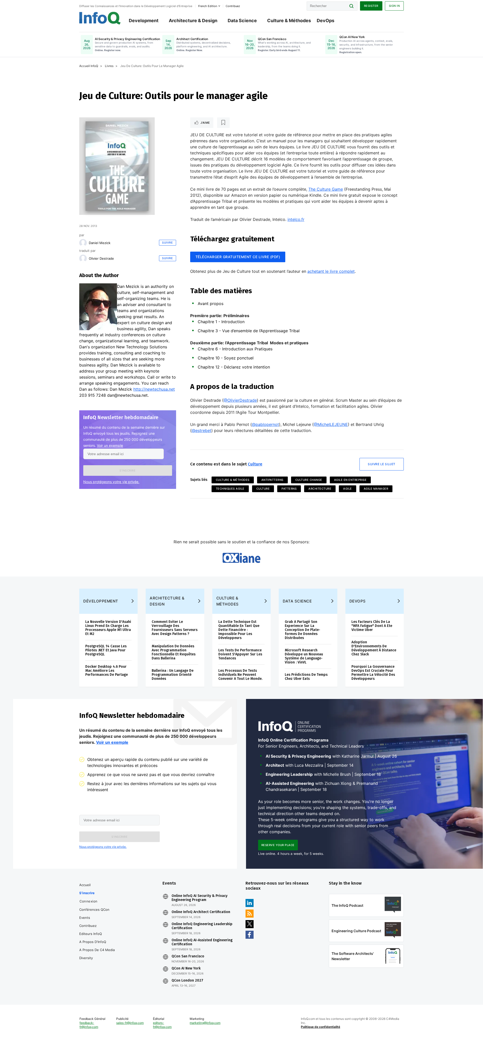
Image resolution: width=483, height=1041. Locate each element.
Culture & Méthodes (289, 20)
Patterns (289, 488)
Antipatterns (272, 480)
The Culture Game (325, 189)
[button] (127, 470)
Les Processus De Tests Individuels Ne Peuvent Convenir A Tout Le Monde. (240, 674)
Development (143, 20)
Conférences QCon (94, 910)
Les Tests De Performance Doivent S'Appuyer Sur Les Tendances (240, 654)
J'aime (205, 122)
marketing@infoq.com (205, 1023)
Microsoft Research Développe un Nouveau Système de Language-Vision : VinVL (304, 656)
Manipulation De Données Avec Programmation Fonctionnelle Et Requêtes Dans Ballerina (173, 652)
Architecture (319, 488)
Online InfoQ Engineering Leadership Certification (202, 926)
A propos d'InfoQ (92, 942)
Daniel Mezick (99, 243)
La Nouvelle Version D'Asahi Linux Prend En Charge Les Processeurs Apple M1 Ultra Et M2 (108, 628)
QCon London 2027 (187, 981)
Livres (109, 66)
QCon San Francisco (188, 956)
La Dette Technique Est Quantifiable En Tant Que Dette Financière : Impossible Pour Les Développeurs (238, 630)
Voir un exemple (110, 445)
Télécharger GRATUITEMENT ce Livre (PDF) (237, 257)
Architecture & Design (193, 20)
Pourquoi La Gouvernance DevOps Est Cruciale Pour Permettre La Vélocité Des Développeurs (373, 672)
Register (371, 6)
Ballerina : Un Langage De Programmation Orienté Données (172, 674)
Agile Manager (376, 488)
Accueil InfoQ (88, 66)
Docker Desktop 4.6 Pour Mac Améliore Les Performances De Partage (106, 670)
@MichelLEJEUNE (331, 424)
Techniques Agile (230, 488)
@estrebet (201, 430)
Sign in (394, 6)
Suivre (167, 242)
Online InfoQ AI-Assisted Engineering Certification (202, 942)
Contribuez (88, 926)
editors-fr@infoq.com (162, 1025)
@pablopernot (265, 424)
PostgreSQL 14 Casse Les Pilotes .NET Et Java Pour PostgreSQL (106, 650)
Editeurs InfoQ (90, 934)
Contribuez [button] (233, 6)
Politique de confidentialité (320, 1027)
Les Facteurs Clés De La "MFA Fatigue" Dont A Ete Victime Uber (371, 626)
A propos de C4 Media (97, 950)
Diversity (86, 958)
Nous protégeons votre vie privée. (111, 482)
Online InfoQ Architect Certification (201, 912)
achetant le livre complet (331, 271)
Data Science (242, 20)
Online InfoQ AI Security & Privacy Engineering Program (199, 898)
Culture (255, 464)
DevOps (325, 20)
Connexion (88, 901)
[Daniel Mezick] (83, 243)
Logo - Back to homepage (100, 18)
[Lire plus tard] (223, 122)
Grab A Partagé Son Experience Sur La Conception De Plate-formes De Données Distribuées (302, 630)
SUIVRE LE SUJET (381, 464)
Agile (347, 488)
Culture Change (308, 480)
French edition (207, 6)
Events (84, 918)
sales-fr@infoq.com (130, 1023)
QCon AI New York (186, 968)
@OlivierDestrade (240, 400)
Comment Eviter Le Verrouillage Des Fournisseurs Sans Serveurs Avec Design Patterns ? (174, 628)
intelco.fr (296, 219)
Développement (100, 601)
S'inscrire (87, 893)
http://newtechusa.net (154, 389)
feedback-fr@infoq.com (88, 1025)
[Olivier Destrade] (83, 258)
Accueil (85, 885)
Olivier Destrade (101, 258)
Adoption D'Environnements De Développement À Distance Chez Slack (373, 648)
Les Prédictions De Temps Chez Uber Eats (306, 677)
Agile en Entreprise (350, 480)
